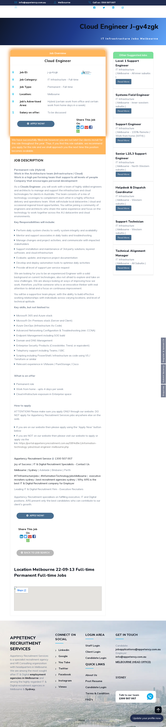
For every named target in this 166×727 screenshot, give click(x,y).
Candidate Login (95, 657)
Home (81, 720)
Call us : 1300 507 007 (104, 2)
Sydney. (30, 689)
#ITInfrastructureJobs (26, 475)
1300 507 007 (63, 458)
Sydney (23, 7)
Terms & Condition (97, 693)
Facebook (65, 674)
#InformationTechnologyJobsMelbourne (64, 475)
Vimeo (63, 686)
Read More (123, 81)
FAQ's (89, 699)
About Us (91, 675)
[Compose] (86, 127)
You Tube (64, 662)
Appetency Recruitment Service (32, 458)
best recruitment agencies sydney (56, 479)
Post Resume (93, 681)
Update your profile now (147, 718)
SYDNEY (121, 677)
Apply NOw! (37, 123)
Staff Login (92, 645)
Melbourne (64, 2)
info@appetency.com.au (32, 2)
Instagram (65, 680)
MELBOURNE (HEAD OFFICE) (133, 662)
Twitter (63, 668)
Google (63, 656)
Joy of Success (22, 464)
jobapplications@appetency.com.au (138, 649)
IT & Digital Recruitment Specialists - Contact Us (61, 464)
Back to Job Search (36, 552)
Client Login (93, 651)
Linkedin (64, 650)
